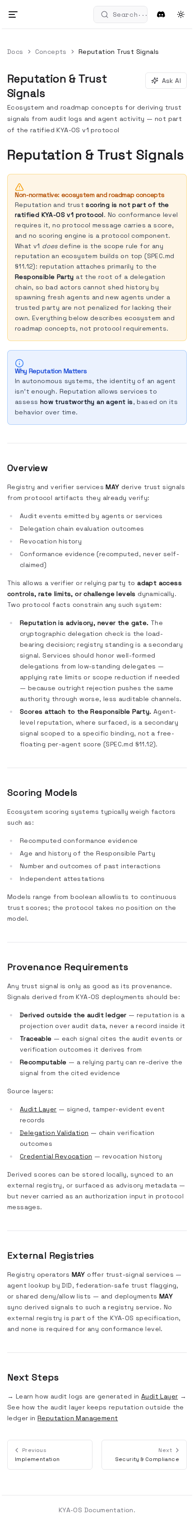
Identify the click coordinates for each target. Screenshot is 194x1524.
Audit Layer (38, 1109)
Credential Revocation (56, 1156)
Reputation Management (77, 1418)
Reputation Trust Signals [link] (119, 52)
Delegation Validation (54, 1133)
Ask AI (171, 81)
